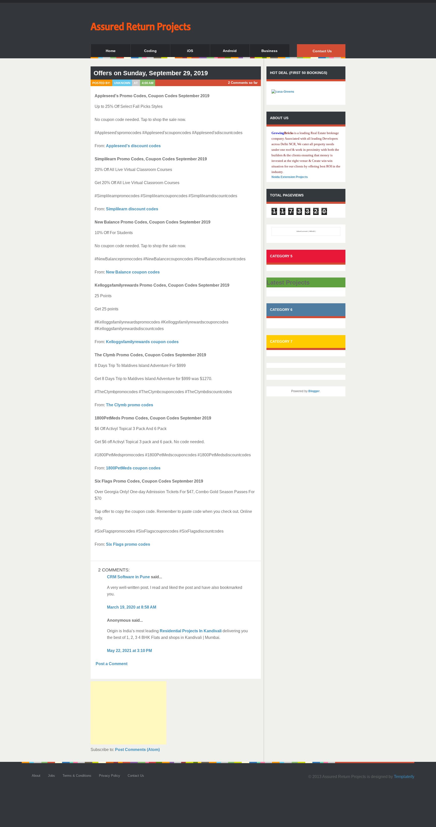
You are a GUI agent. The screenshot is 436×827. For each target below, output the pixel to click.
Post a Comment (111, 664)
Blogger (314, 391)
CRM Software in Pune (128, 577)
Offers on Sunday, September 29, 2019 (151, 73)
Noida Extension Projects (289, 177)
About (36, 776)
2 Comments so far (243, 83)
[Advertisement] (128, 712)
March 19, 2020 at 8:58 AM (131, 607)
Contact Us (322, 51)
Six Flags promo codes (128, 544)
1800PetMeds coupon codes (133, 468)
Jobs (51, 776)
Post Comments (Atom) (137, 749)
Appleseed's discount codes (133, 146)
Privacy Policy (109, 776)
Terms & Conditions (77, 776)
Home (111, 51)
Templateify (404, 776)
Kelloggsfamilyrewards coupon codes (142, 342)
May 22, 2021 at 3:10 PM (129, 650)
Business (269, 51)
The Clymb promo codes (129, 405)
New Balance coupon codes (133, 272)
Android (230, 51)
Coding (150, 51)
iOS (190, 51)
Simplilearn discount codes (132, 209)
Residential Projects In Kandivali (191, 631)
